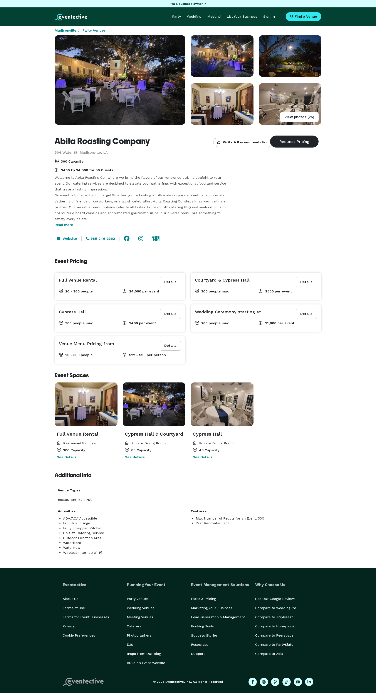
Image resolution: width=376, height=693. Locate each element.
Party (176, 16)
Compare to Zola (269, 654)
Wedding (194, 16)
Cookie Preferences (79, 635)
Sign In (269, 16)
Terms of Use (74, 608)
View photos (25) (299, 117)
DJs (130, 644)
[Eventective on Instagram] (264, 682)
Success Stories (204, 635)
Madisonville (65, 30)
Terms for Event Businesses (86, 617)
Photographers (139, 635)
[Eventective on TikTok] (286, 682)
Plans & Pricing (203, 599)
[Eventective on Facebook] (252, 682)
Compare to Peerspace (274, 635)
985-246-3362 (102, 238)
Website (69, 238)
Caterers (134, 626)
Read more (64, 225)
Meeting (214, 16)
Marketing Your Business (211, 608)
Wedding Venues (140, 608)
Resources (199, 644)
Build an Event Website (146, 663)
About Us (70, 599)
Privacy (69, 626)
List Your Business (242, 16)
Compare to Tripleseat (274, 617)
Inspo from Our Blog (144, 654)
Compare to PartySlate (274, 644)
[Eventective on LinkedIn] (309, 682)
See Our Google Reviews (275, 599)
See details (67, 457)
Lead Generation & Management (218, 617)
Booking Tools (202, 626)
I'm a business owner (186, 3)
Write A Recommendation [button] (245, 142)
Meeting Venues (140, 617)
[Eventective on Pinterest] (275, 682)
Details (170, 282)
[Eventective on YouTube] (298, 682)
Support (198, 654)
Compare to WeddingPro (275, 608)
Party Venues (94, 30)
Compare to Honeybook (275, 626)
